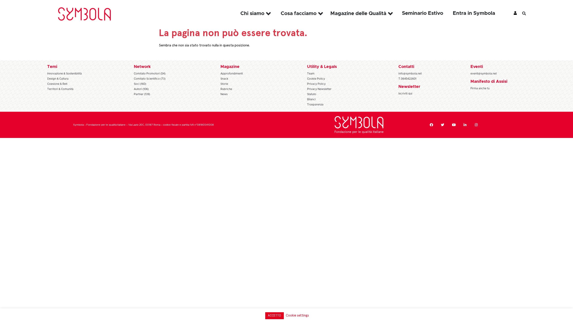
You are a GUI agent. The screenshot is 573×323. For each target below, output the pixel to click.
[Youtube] (454, 125)
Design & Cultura (57, 78)
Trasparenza (315, 104)
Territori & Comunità (60, 89)
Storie (224, 84)
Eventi (476, 67)
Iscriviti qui (405, 93)
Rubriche (226, 89)
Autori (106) (141, 89)
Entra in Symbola (474, 13)
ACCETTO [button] (274, 315)
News (224, 94)
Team (310, 73)
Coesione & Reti (57, 84)
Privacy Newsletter (319, 89)
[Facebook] (431, 125)
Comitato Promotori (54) (149, 73)
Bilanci (311, 99)
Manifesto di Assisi (488, 82)
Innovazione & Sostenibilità (64, 73)
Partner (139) (142, 94)
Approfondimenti (231, 73)
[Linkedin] (465, 125)
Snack (224, 78)
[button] (527, 13)
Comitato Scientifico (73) (149, 78)
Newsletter (409, 87)
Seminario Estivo (422, 13)
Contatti (406, 67)
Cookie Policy (316, 78)
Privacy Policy (316, 84)
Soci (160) (140, 84)
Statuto (311, 94)
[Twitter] (442, 125)
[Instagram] (476, 125)
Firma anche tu (480, 88)
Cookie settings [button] (297, 315)
